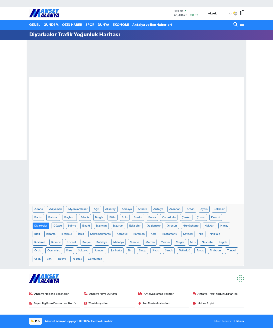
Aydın (204, 209)
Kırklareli (39, 242)
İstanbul (67, 233)
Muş (193, 242)
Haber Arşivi (206, 303)
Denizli (215, 217)
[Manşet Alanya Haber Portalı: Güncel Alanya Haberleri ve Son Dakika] (44, 13)
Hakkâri (209, 225)
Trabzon (215, 250)
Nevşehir (207, 242)
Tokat (200, 250)
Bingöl (99, 217)
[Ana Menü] (241, 24)
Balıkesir (219, 209)
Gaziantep (154, 225)
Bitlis (113, 217)
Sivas (155, 250)
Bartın (38, 217)
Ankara (142, 209)
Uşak (37, 258)
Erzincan (101, 225)
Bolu (125, 217)
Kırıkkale (215, 233)
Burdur (138, 217)
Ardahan (174, 209)
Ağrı (96, 209)
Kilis (201, 233)
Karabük (122, 233)
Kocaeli (71, 242)
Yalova (62, 258)
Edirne (72, 225)
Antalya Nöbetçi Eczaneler (51, 293)
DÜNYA (103, 24)
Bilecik (85, 217)
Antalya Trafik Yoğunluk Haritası (217, 293)
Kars (153, 233)
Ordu (37, 250)
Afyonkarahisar (78, 209)
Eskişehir (134, 225)
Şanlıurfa (116, 250)
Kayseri (188, 233)
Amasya (127, 209)
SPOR (90, 24)
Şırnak (169, 250)
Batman (53, 217)
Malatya (118, 242)
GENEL (34, 24)
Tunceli (231, 250)
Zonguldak (95, 258)
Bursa (152, 217)
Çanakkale (169, 217)
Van (49, 258)
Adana (38, 209)
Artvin (190, 209)
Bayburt (69, 217)
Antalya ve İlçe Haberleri (152, 24)
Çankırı (186, 217)
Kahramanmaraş (100, 233)
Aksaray (110, 209)
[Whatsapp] (240, 278)
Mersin (165, 242)
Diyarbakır (40, 225)
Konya (87, 242)
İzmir (81, 233)
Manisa (134, 242)
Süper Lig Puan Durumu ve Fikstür (55, 303)
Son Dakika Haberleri (155, 303)
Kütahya (102, 242)
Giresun (172, 225)
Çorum (201, 217)
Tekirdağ (184, 250)
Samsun (99, 250)
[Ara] (235, 24)
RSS (37, 321)
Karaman (139, 233)
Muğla (180, 242)
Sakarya (83, 250)
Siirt (130, 250)
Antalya (158, 209)
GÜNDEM (51, 24)
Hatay (224, 225)
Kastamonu (169, 233)
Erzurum (118, 225)
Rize (69, 250)
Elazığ (86, 225)
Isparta (51, 233)
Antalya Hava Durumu (103, 293)
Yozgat (77, 258)
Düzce (58, 225)
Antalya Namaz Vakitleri (159, 293)
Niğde (223, 242)
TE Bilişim (238, 321)
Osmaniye (53, 250)
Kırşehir (56, 242)
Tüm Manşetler (98, 303)
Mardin (150, 242)
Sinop (142, 250)
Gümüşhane (191, 225)
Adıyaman (55, 209)
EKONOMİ (121, 24)
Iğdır (37, 233)
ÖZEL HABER (72, 24)
